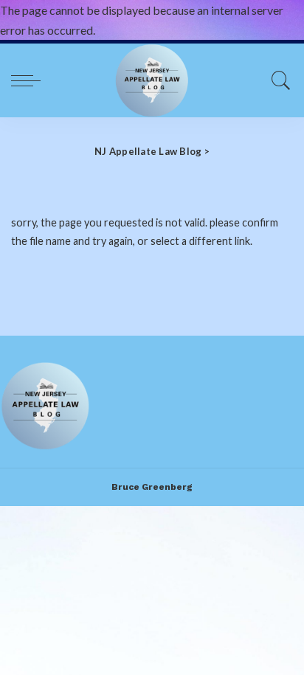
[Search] (277, 80)
